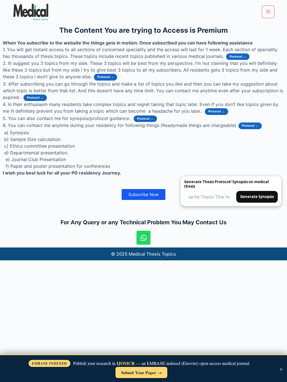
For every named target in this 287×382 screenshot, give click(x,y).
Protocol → (238, 56)
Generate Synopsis (257, 196)
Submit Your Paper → (141, 372)
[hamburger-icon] (268, 12)
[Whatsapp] (143, 238)
